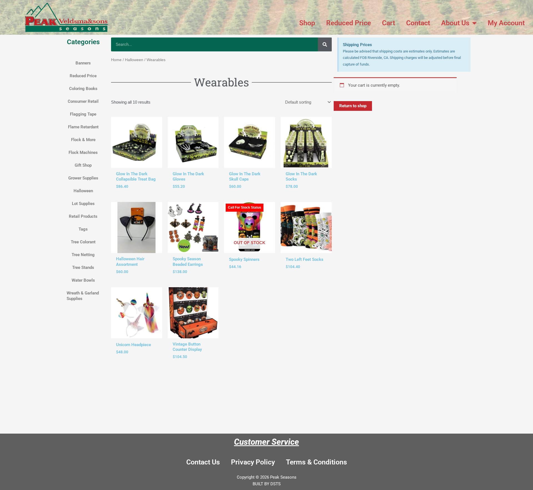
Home (116, 60)
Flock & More (83, 139)
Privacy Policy (253, 462)
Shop (307, 23)
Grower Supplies (83, 178)
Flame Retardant (83, 126)
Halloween (83, 190)
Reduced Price (348, 23)
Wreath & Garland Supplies (83, 296)
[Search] (325, 44)
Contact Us (203, 462)
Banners (83, 63)
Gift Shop (83, 165)
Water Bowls (83, 280)
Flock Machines (83, 152)
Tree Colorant (83, 241)
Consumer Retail (83, 101)
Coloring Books (83, 88)
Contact (418, 23)
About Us (455, 23)
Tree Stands (83, 267)
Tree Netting (83, 254)
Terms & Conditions (316, 462)
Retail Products (83, 216)
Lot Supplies (83, 203)
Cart (388, 23)
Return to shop (352, 105)
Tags (83, 229)
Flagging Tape (83, 114)
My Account (506, 23)
